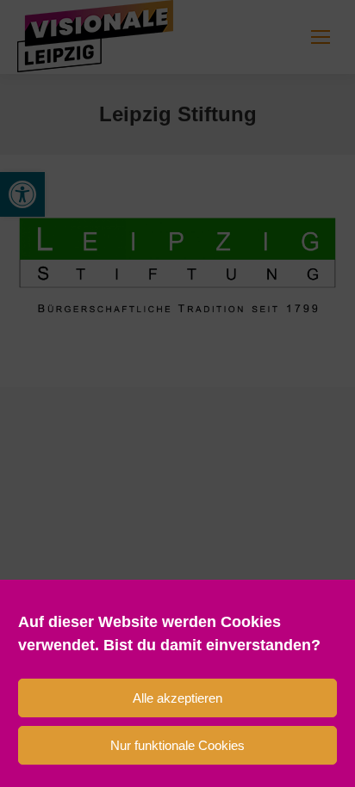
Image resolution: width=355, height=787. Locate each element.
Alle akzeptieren (177, 698)
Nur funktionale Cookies (177, 745)
